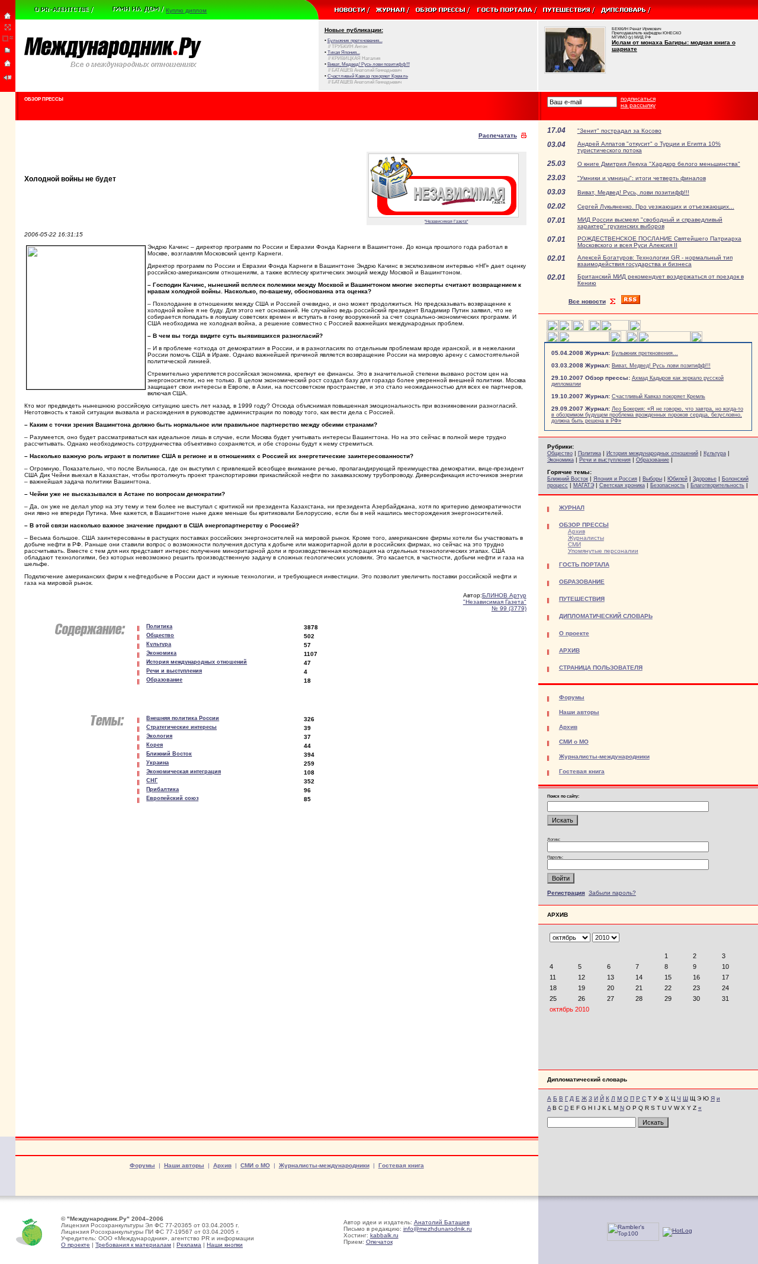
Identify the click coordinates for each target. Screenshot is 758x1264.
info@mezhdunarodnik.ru (437, 1228)
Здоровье (705, 479)
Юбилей (677, 479)
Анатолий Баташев (442, 1222)
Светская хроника (622, 485)
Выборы (652, 479)
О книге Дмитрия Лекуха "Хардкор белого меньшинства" (658, 164)
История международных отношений (652, 453)
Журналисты (586, 538)
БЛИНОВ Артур (504, 595)
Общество (560, 453)
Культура (715, 453)
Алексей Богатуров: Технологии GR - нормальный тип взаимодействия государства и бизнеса (655, 260)
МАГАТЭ (583, 485)
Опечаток (379, 1242)
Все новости (587, 301)
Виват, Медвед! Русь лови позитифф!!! (661, 366)
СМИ (574, 544)
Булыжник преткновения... (645, 353)
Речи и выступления (605, 460)
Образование (652, 460)
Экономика (560, 460)
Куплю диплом (186, 10)
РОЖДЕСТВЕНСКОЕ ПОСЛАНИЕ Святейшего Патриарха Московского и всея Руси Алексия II (659, 241)
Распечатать (497, 135)
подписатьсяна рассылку (638, 101)
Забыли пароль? (612, 892)
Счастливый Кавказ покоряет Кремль (658, 396)
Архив (576, 531)
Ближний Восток (567, 479)
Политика (589, 453)
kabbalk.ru (384, 1235)
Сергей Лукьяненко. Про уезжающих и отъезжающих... (655, 206)
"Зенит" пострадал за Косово (619, 130)
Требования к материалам (133, 1244)
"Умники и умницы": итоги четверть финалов (641, 178)
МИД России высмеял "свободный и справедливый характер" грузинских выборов (649, 222)
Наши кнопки (225, 1244)
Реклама (188, 1244)
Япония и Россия (615, 479)
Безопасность (667, 485)
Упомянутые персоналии (603, 551)
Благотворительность (717, 485)
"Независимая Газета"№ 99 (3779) (494, 605)
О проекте (75, 1244)
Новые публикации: (354, 30)
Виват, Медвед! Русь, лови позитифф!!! (633, 192)
